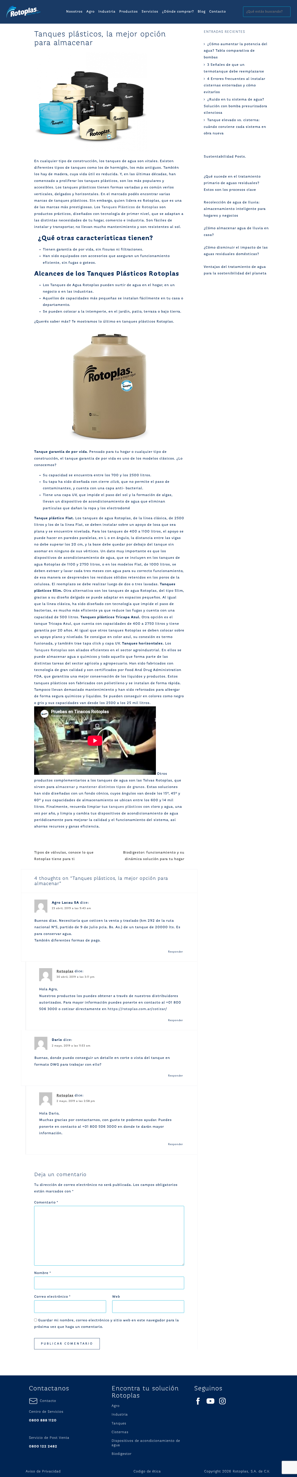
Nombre (42, 1273)
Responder (175, 952)
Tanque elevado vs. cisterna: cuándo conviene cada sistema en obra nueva (235, 127)
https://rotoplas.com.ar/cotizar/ (137, 1009)
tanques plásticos (125, 807)
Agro (90, 11)
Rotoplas (65, 971)
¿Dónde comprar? (178, 11)
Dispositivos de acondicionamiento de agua (146, 1443)
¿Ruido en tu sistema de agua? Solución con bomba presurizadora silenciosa (235, 106)
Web (116, 1297)
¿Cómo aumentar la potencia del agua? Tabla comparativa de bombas (235, 51)
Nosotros (74, 11)
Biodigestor (122, 1454)
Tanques (119, 1423)
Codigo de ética (147, 1471)
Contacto (217, 11)
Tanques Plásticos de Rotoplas (130, 207)
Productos (128, 11)
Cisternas (120, 1432)
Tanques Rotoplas (50, 650)
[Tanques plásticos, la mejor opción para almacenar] (90, 101)
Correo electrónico (52, 1297)
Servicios (150, 11)
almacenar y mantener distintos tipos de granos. (101, 787)
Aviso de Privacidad (43, 1471)
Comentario (46, 1202)
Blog (201, 11)
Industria (106, 11)
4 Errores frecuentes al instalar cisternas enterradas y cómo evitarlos (234, 85)
